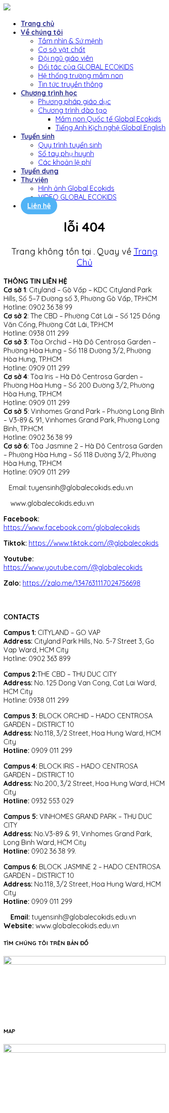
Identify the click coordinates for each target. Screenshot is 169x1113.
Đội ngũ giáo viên (65, 58)
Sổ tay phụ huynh (66, 153)
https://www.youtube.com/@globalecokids (73, 567)
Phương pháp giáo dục (74, 101)
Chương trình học (49, 92)
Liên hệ (39, 205)
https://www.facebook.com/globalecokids (71, 527)
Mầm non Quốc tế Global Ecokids (108, 119)
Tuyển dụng (39, 171)
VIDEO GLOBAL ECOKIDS (77, 197)
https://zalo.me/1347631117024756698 (81, 583)
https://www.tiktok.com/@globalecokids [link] (94, 543)
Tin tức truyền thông (70, 84)
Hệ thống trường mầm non (80, 75)
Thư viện (34, 179)
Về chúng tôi (42, 32)
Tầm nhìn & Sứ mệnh (70, 40)
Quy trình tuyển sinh (70, 145)
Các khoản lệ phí (64, 162)
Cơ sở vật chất (61, 49)
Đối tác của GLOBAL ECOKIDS (85, 66)
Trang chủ (37, 23)
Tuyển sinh (38, 136)
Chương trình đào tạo (72, 110)
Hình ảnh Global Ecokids (76, 188)
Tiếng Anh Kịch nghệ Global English (110, 127)
